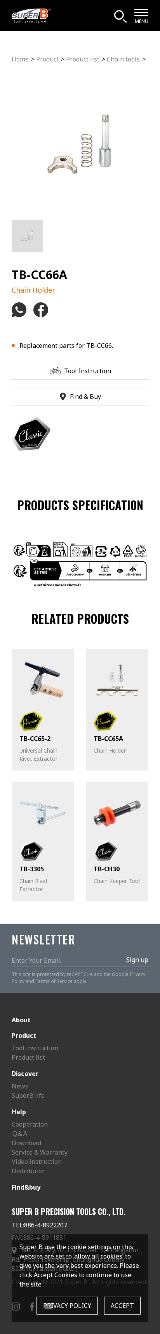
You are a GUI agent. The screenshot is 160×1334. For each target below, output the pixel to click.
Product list (82, 59)
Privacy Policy (67, 1305)
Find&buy (26, 1187)
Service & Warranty (40, 1152)
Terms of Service (54, 981)
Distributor (28, 1171)
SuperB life (28, 1095)
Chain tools (123, 59)
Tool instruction (35, 1048)
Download (26, 1143)
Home (20, 59)
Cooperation (30, 1124)
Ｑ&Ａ (20, 1133)
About (21, 1020)
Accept (122, 1305)
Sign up (137, 959)
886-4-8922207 (45, 1225)
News (20, 1086)
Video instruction (37, 1161)
